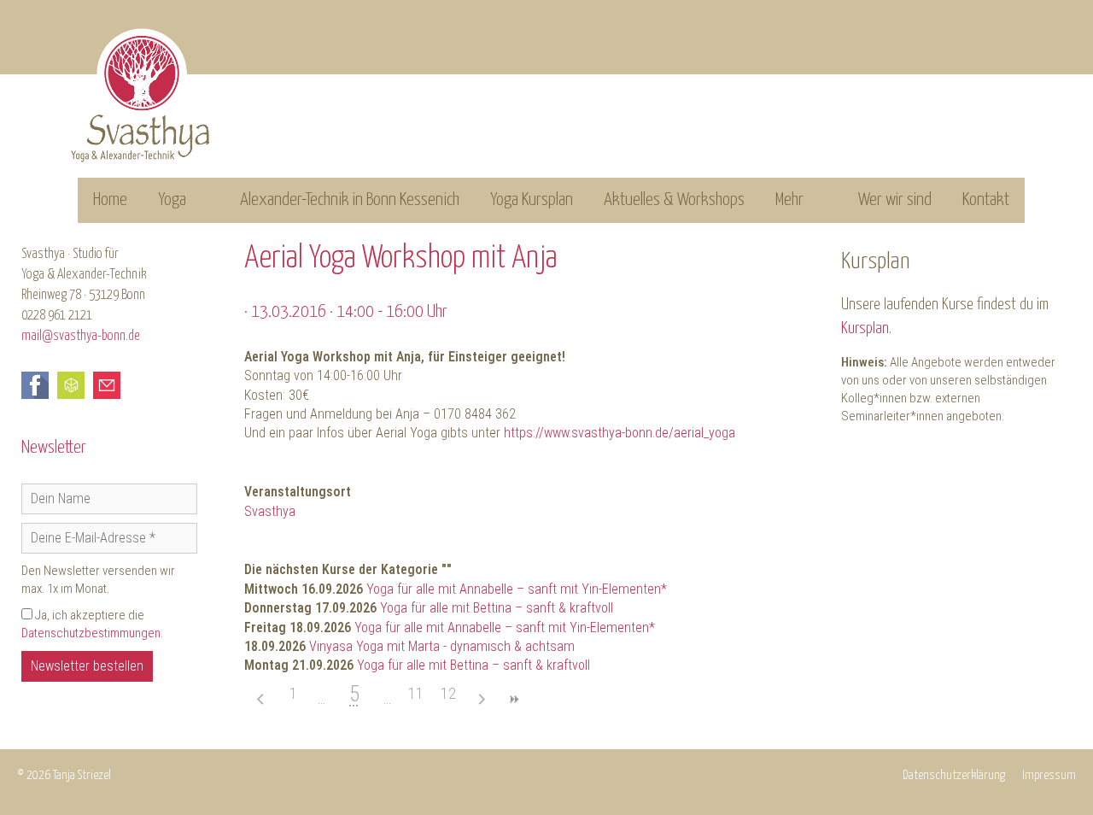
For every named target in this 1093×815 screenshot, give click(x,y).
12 (448, 693)
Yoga (172, 199)
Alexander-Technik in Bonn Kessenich (349, 199)
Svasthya (269, 511)
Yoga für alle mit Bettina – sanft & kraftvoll (496, 608)
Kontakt (985, 199)
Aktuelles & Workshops (674, 199)
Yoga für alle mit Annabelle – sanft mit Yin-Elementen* (516, 589)
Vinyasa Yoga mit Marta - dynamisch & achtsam (442, 646)
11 (416, 693)
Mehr (789, 199)
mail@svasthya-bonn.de (80, 336)
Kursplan (865, 328)
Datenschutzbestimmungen (91, 633)
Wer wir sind (895, 199)
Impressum (1049, 775)
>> (513, 699)
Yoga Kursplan (531, 199)
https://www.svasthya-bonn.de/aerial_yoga (619, 433)
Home (110, 199)
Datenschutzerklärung (954, 775)
